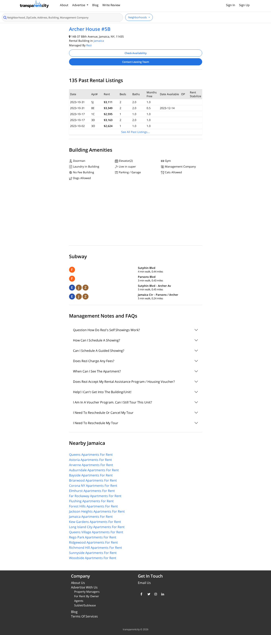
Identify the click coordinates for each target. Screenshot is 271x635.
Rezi (89, 45)
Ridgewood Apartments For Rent (93, 542)
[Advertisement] (135, 214)
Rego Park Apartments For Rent (92, 537)
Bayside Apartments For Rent (91, 475)
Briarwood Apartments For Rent (93, 480)
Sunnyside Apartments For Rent (93, 553)
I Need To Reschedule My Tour (95, 423)
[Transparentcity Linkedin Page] (162, 594)
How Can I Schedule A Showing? (96, 340)
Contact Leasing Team (135, 62)
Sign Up (244, 5)
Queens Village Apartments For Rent (96, 532)
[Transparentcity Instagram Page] (155, 594)
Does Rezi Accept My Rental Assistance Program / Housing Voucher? (124, 381)
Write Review (111, 5)
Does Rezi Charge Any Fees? (93, 361)
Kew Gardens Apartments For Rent (95, 522)
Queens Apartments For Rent (91, 454)
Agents (78, 601)
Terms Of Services (84, 616)
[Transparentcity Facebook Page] (141, 594)
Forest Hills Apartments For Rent (93, 506)
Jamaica (99, 41)
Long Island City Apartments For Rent (97, 527)
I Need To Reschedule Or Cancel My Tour (103, 412)
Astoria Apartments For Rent (90, 460)
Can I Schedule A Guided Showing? (98, 350)
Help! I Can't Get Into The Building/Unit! (102, 392)
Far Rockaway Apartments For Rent (95, 496)
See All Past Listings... (135, 132)
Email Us (144, 583)
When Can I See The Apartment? (97, 371)
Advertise (79, 5)
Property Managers (87, 591)
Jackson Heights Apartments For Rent (97, 511)
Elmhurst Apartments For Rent (92, 491)
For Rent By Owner (86, 596)
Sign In (230, 5)
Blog (95, 5)
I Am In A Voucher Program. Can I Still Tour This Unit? (112, 402)
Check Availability (136, 53)
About (64, 5)
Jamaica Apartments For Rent (91, 516)
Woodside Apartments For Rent (92, 558)
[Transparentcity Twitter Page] (148, 594)
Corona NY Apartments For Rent (93, 485)
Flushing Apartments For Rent (91, 501)
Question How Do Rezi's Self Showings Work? (106, 330)
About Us (78, 583)
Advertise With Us (84, 587)
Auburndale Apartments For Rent (94, 470)
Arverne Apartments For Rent (91, 465)
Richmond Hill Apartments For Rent (95, 547)
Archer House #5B (90, 29)
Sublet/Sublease (85, 605)
